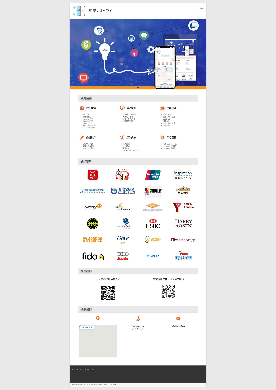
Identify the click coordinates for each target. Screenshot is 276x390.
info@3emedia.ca (178, 326)
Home (201, 8)
